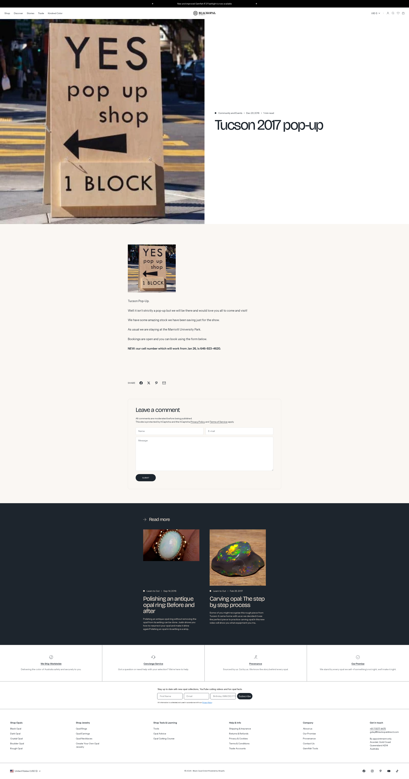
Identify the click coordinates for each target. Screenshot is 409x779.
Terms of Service (219, 421)
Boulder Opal (17, 743)
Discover (18, 13)
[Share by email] (164, 383)
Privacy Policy (198, 421)
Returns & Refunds (238, 733)
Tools (156, 728)
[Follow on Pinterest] (380, 771)
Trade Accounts (237, 748)
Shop (7, 13)
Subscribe (245, 696)
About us (307, 728)
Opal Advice (159, 733)
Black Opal (15, 728)
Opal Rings (81, 728)
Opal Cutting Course (163, 738)
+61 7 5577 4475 (378, 728)
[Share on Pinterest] (156, 383)
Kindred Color (55, 13)
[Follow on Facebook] (364, 771)
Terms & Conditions (239, 743)
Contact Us (308, 743)
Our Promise (309, 733)
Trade (41, 13)
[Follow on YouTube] (388, 771)
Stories (30, 13)
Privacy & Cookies (238, 738)
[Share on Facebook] (141, 383)
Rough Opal (16, 748)
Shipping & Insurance (240, 728)
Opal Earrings (83, 733)
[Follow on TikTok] (397, 771)
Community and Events (230, 113)
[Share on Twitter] (149, 383)
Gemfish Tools (310, 748)
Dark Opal (15, 733)
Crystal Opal (16, 738)
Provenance (309, 738)
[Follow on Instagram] (372, 771)
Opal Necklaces (84, 738)
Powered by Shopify (216, 771)
